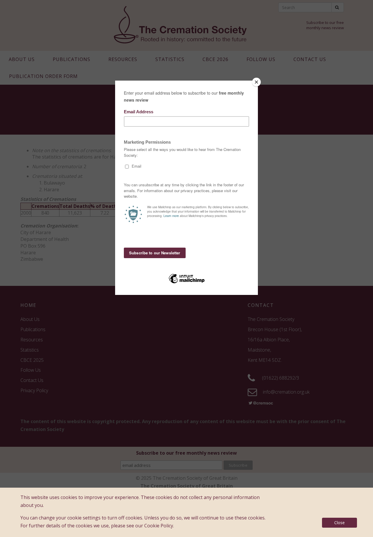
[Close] (256, 82)
